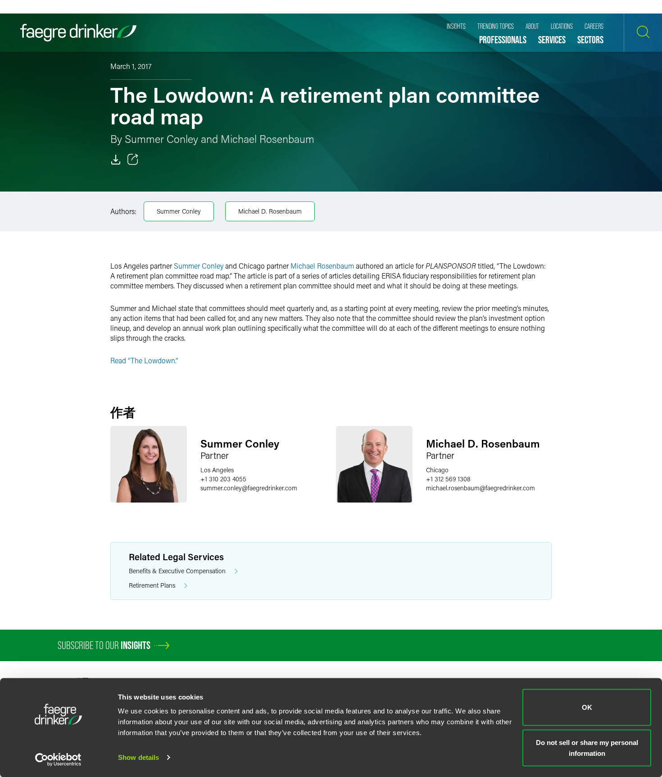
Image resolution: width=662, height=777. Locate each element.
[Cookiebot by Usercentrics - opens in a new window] (58, 759)
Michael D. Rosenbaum (270, 211)
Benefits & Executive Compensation (177, 571)
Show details (138, 757)
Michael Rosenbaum (322, 265)
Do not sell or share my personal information (587, 747)
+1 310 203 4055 (223, 479)
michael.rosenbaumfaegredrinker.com (480, 488)
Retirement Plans (152, 585)
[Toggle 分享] (132, 160)
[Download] (115, 160)
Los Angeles (217, 470)
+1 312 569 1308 (448, 479)
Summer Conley (179, 211)
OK (587, 707)
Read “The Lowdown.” (144, 360)
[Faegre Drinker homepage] (78, 32)
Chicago (437, 470)
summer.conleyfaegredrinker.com (248, 488)
